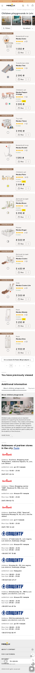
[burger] (2, 6)
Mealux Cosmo (21, 259)
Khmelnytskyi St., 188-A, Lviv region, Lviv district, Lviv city (16, 593)
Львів (16, 448)
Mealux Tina (20, 65)
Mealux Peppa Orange (21, 93)
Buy (22, 53)
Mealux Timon (21, 121)
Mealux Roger (21, 230)
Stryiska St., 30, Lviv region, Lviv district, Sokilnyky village (16, 566)
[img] (8, 41)
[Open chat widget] (31, 669)
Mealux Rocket (21, 148)
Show (16, 360)
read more (6, 435)
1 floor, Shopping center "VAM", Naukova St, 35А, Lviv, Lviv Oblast (15, 488)
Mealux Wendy (21, 312)
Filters (7, 28)
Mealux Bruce (21, 203)
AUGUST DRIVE (17, 1)
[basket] (32, 5)
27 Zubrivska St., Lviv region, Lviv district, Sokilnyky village (17, 540)
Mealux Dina (21, 339)
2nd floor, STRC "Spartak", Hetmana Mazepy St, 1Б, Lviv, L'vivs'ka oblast (17, 514)
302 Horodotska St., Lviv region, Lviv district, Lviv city (15, 619)
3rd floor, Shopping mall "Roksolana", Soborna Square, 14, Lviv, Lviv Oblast (17, 461)
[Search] (28, 6)
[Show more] (28, 53)
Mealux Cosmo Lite (23, 285)
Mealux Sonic (21, 39)
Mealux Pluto (21, 174)
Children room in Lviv (8, 9)
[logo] (11, 5)
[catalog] (23, 6)
